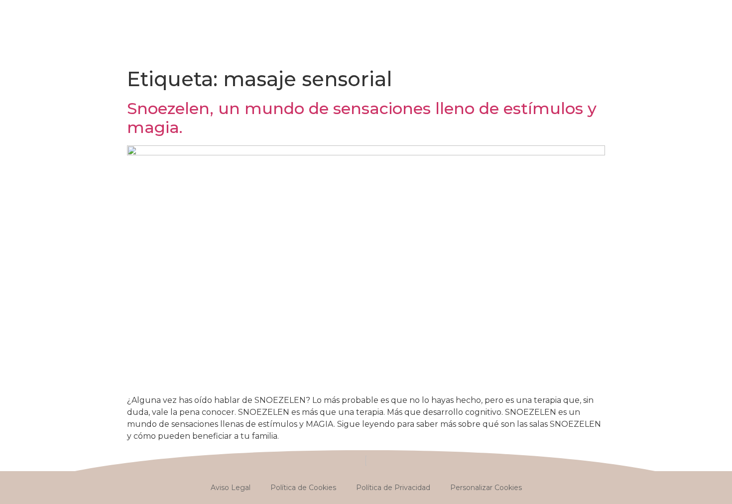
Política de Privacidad (393, 487)
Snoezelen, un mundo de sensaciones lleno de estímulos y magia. (362, 118)
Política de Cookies (303, 487)
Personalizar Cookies (486, 487)
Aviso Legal (230, 487)
